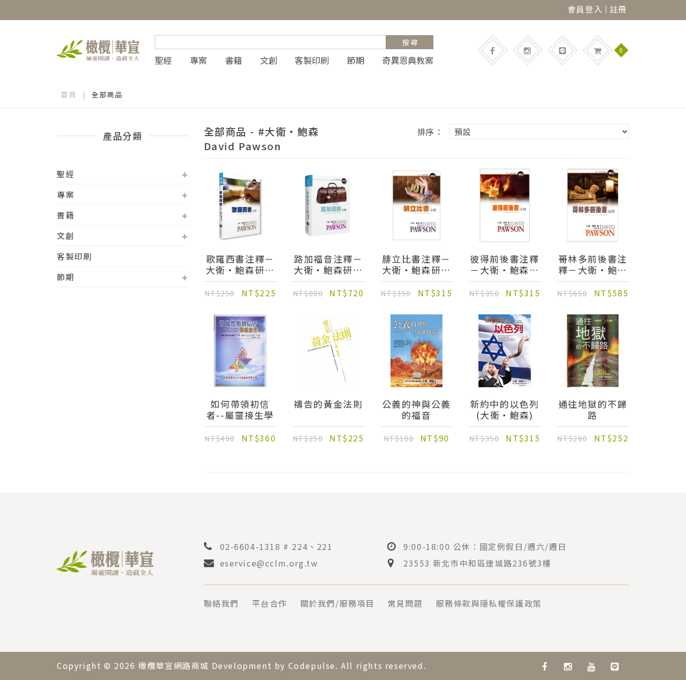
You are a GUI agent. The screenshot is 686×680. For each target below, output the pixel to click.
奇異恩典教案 (407, 60)
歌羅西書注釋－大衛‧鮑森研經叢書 (240, 264)
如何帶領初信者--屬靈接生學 (240, 409)
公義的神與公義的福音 (416, 409)
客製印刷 (312, 60)
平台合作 (269, 603)
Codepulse (311, 665)
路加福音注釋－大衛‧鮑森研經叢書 (328, 264)
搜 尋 (410, 42)
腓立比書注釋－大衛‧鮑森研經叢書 (416, 264)
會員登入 (585, 9)
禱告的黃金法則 (328, 404)
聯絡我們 (221, 603)
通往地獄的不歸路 (592, 409)
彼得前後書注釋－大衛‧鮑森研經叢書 (504, 264)
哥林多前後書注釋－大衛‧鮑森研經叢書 (592, 264)
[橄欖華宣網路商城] (98, 49)
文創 (268, 60)
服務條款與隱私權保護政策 (489, 603)
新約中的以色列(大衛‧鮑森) (504, 409)
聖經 (163, 60)
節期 (355, 60)
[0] (597, 50)
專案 (198, 60)
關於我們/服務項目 (337, 603)
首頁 (68, 94)
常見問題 (405, 603)
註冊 (618, 9)
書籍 (233, 60)
